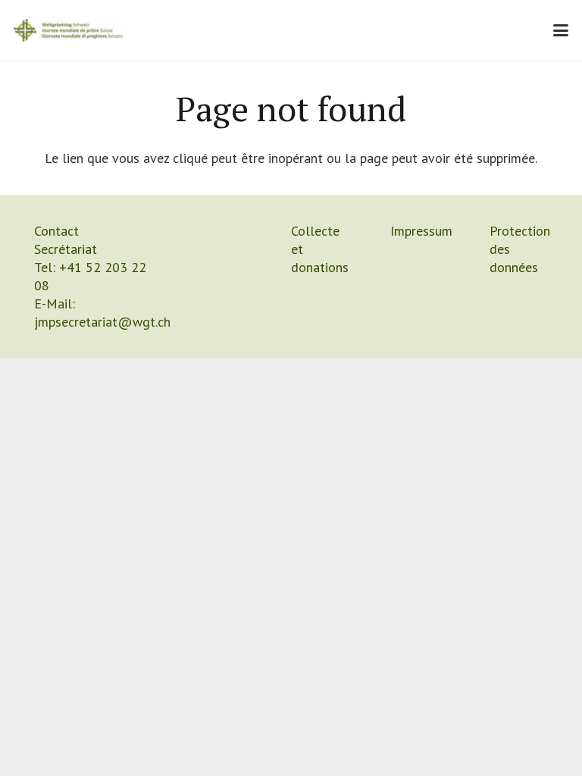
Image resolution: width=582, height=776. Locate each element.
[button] (561, 30)
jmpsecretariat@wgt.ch (102, 321)
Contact (56, 230)
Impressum (421, 230)
